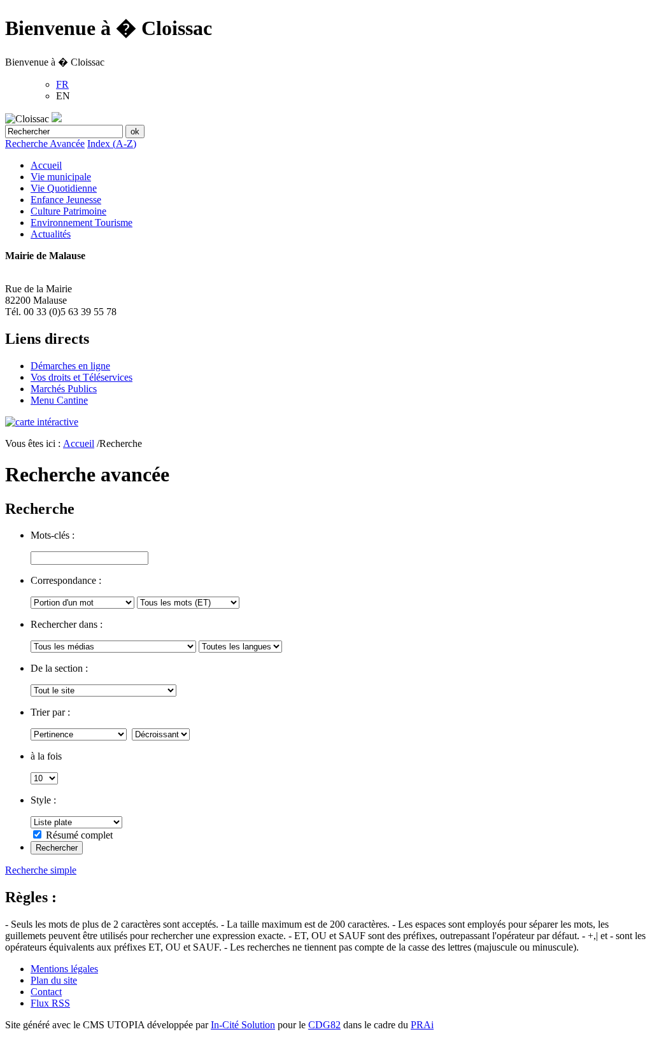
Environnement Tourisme (81, 222)
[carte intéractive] (41, 421)
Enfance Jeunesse (66, 199)
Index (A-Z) (111, 143)
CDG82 (324, 1024)
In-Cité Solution (243, 1024)
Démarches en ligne (70, 365)
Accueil (46, 165)
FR (62, 84)
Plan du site (54, 980)
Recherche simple (40, 870)
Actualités (51, 234)
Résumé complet (79, 835)
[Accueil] (57, 118)
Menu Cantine (59, 400)
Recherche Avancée (45, 143)
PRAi (422, 1024)
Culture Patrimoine (68, 211)
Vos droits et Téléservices (81, 377)
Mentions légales (64, 968)
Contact (46, 991)
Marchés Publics (64, 388)
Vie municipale (61, 176)
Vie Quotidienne (64, 188)
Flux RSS (50, 1003)
